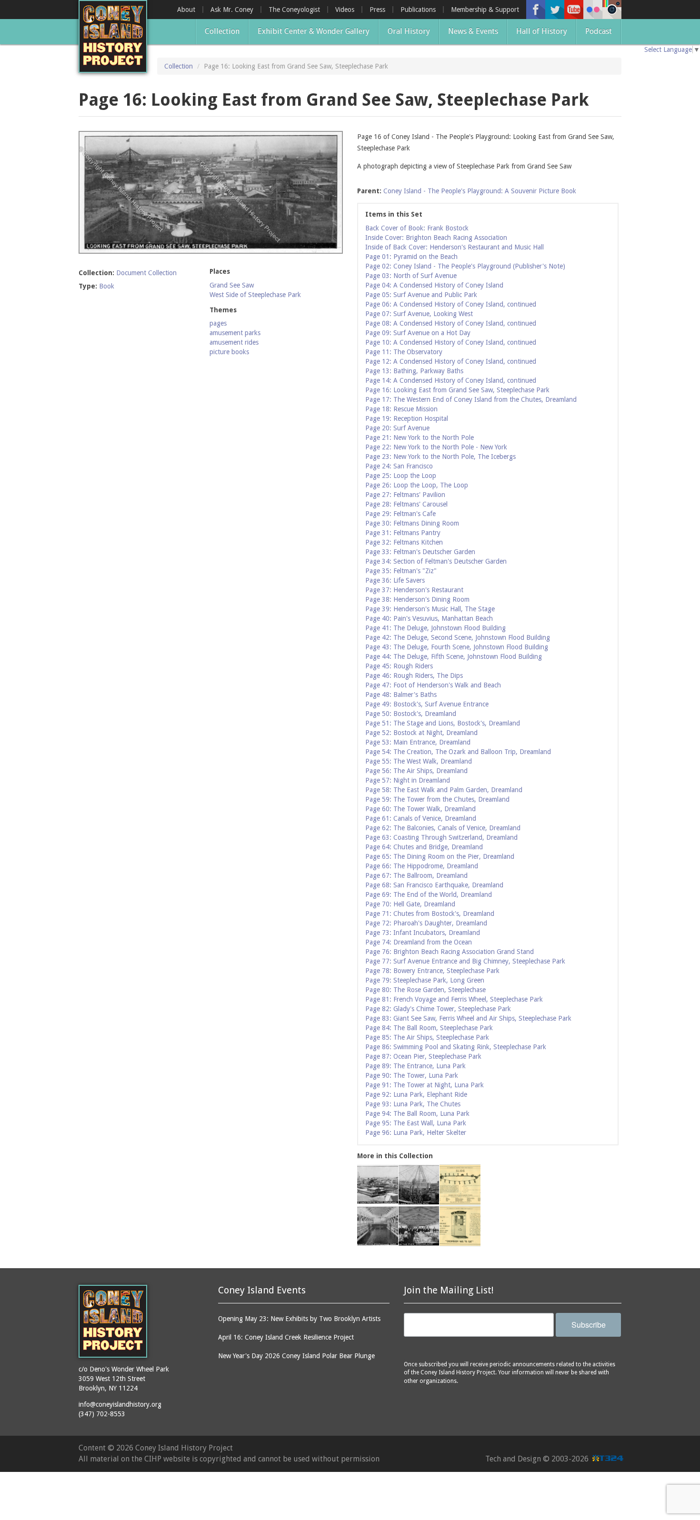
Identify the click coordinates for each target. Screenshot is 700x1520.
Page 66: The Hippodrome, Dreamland (421, 866)
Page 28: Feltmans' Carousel (406, 504)
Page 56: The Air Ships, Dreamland (416, 771)
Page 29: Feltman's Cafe (400, 513)
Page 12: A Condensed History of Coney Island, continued (450, 361)
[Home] (113, 36)
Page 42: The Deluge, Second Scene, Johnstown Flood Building (457, 637)
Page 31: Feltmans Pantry (402, 532)
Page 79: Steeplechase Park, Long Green (424, 980)
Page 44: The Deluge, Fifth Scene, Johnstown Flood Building (453, 656)
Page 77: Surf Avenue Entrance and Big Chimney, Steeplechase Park (465, 961)
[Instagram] (611, 9)
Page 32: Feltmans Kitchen (404, 542)
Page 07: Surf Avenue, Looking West (419, 314)
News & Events (473, 31)
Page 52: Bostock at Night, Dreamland (421, 732)
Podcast (598, 31)
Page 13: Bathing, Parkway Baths (414, 371)
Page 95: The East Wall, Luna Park (415, 1123)
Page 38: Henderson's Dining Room (417, 599)
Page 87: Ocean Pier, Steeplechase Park (423, 1056)
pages (218, 323)
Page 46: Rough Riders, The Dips (414, 675)
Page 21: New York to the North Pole (419, 437)
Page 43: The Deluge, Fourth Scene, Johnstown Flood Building (456, 647)
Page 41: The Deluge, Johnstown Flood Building (435, 628)
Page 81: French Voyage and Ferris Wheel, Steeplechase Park (454, 999)
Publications (418, 9)
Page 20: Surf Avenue (397, 428)
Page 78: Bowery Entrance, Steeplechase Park (432, 970)
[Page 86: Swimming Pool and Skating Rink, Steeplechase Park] (377, 1226)
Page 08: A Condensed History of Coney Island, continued (450, 323)
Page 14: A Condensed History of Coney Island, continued (450, 380)
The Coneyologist (294, 9)
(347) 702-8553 (102, 1414)
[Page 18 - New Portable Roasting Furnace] (460, 1226)
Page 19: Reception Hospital (406, 418)
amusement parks (235, 333)
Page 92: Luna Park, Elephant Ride (416, 1094)
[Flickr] (592, 9)
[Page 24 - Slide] (460, 1184)
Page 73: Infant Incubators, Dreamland (422, 932)
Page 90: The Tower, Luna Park (411, 1075)
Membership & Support (485, 9)
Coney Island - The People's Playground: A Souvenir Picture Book (479, 191)
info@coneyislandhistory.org (120, 1404)
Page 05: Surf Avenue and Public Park (421, 294)
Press (377, 9)
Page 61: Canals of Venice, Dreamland (420, 818)
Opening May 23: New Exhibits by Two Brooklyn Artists (299, 1318)
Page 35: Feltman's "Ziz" (401, 571)
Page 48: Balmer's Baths (401, 694)
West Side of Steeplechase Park (255, 294)
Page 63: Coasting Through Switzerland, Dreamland (441, 837)
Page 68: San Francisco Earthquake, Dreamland (434, 885)
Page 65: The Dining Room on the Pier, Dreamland (439, 856)
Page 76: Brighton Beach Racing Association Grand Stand (449, 951)
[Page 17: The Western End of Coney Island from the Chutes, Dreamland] (377, 1184)
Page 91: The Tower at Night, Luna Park (424, 1085)
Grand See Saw (232, 285)
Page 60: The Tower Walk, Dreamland (420, 809)
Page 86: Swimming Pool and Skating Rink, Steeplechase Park (455, 1047)
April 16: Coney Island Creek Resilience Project (286, 1337)
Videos (344, 9)
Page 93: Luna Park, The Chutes (412, 1104)
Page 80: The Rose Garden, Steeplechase (425, 989)
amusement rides (234, 342)
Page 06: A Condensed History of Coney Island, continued (450, 304)
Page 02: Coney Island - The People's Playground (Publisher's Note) (465, 266)
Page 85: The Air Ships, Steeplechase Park (427, 1037)
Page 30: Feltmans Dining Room (412, 523)
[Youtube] (573, 9)
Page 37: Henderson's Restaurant (414, 590)
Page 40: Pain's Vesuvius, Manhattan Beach (429, 618)
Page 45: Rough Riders (399, 666)
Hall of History (541, 31)
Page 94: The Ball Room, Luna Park (417, 1113)
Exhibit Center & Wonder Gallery (314, 31)
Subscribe (588, 1324)
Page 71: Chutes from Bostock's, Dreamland (429, 913)
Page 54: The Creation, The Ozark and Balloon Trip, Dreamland (458, 751)
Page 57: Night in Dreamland (407, 780)
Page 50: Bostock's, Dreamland (410, 713)
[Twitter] (554, 9)
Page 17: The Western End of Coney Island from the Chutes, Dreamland (471, 399)
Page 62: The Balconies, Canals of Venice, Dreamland (442, 828)
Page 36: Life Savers (395, 580)
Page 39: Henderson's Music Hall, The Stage (430, 609)
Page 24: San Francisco (399, 466)
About (186, 9)
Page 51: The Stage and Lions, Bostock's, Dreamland (442, 723)
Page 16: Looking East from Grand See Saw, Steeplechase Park (457, 390)
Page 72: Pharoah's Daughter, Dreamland (426, 923)
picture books (229, 352)
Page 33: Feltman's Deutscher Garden (420, 552)
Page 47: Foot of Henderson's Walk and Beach (433, 685)
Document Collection (146, 273)
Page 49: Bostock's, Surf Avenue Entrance (427, 704)
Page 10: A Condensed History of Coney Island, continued (450, 342)
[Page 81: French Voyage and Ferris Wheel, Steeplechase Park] (419, 1184)
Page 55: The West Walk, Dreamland (418, 761)
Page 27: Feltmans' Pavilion (405, 494)
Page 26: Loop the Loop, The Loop (416, 485)
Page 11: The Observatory (403, 352)
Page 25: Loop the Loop (400, 475)
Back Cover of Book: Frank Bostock (417, 228)
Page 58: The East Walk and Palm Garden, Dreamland (443, 790)
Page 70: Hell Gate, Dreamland (410, 904)
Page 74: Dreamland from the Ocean (418, 942)
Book (106, 286)
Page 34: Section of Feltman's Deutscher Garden (436, 561)
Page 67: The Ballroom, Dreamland (416, 875)
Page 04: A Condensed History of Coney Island (434, 285)
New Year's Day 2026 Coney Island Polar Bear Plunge (296, 1356)
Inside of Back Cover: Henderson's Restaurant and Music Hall (454, 247)
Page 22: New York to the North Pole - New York (436, 447)
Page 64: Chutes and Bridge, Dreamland (424, 847)
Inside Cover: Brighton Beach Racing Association (436, 237)
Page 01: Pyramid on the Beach (411, 256)
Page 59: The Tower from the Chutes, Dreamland (437, 799)
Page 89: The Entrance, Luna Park (415, 1066)
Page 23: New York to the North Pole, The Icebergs (440, 456)
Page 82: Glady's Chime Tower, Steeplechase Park (438, 1009)
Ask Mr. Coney (231, 9)
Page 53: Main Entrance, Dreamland (417, 742)
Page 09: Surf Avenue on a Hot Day (417, 333)
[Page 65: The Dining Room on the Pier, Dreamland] (419, 1226)
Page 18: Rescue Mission (401, 409)
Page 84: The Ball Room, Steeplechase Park (429, 1028)
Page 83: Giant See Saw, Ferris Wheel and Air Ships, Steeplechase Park (468, 1018)
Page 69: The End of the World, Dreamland (428, 894)
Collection (222, 31)
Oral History (409, 31)
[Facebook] (535, 9)
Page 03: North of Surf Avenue (411, 275)
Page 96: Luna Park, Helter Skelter (415, 1132)
